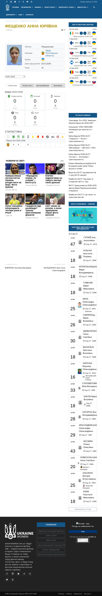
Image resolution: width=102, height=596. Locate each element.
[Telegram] (15, 1)
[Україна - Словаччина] (83, 82)
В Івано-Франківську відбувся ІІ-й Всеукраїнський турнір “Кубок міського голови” (82, 166)
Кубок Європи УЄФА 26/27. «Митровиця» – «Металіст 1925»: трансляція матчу (82, 147)
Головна (61, 594)
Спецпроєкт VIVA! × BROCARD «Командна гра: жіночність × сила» (81, 129)
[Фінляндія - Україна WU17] (83, 43)
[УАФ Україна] (51, 531)
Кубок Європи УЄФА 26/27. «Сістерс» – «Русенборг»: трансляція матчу (80, 157)
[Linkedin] (36, 35)
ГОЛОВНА (15, 7)
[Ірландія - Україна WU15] (83, 33)
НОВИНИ (38, 7)
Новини (69, 594)
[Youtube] (27, 1)
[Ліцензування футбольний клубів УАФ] (51, 554)
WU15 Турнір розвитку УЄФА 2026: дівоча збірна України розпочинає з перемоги (83, 188)
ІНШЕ (20, 15)
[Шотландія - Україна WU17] (83, 62)
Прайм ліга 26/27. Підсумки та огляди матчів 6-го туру (81, 180)
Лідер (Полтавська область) (51, 53)
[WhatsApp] (30, 35)
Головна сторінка (11, 21)
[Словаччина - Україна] (83, 52)
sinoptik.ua (92, 537)
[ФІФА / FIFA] (51, 540)
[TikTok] (19, 1)
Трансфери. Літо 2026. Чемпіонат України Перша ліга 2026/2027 (82, 121)
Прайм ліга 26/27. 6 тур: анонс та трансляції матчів (82, 196)
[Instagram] (11, 1)
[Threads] (31, 1)
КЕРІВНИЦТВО (26, 7)
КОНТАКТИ (29, 15)
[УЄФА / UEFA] (51, 535)
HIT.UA (79, 539)
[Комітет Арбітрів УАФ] (51, 550)
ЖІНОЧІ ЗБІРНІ (49, 7)
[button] (94, 7)
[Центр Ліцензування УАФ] (51, 545)
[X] (23, 1)
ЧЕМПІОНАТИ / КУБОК (66, 7)
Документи (78, 594)
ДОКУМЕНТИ (10, 15)
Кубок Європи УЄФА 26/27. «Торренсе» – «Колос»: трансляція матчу (80, 138)
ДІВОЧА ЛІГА (81, 7)
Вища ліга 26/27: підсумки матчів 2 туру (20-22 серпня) (82, 173)
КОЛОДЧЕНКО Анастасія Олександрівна (54, 269)
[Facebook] (7, 1)
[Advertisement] (35, 240)
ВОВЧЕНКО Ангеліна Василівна (18, 268)
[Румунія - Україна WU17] (83, 72)
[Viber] (24, 35)
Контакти (87, 594)
